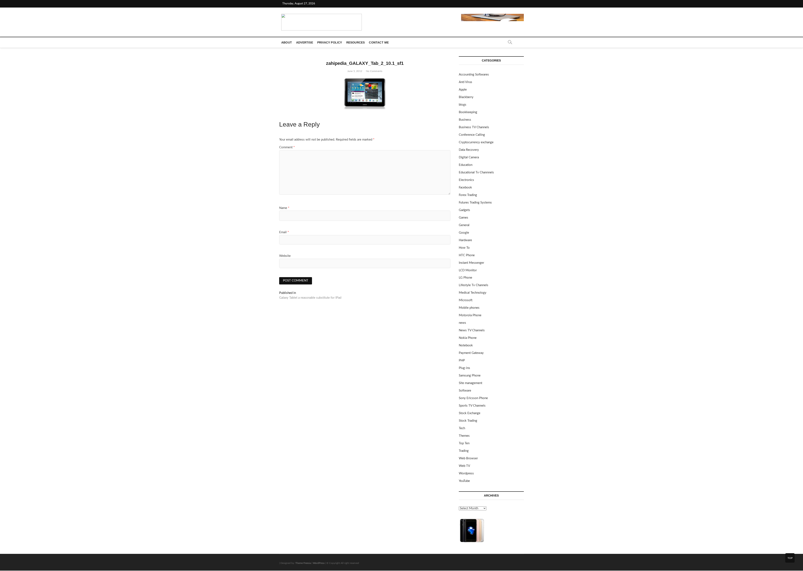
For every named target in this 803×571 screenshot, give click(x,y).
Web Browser (468, 458)
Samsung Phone (470, 375)
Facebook (465, 187)
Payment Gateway (471, 353)
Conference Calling (472, 134)
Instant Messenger (471, 262)
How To (464, 247)
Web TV (464, 465)
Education (465, 164)
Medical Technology (472, 292)
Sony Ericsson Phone (473, 398)
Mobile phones (469, 307)
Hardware (465, 240)
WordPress (319, 563)
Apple (463, 89)
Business (465, 119)
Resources (355, 42)
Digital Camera (469, 157)
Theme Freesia (303, 563)
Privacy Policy (329, 42)
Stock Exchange (469, 413)
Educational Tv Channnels (476, 172)
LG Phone (465, 277)
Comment (287, 147)
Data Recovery (469, 149)
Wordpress (466, 473)
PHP (462, 360)
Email (284, 232)
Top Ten (464, 443)
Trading (464, 450)
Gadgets (464, 210)
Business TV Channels (474, 127)
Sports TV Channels (472, 405)
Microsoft (465, 300)
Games (463, 217)
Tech (462, 428)
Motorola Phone (470, 315)
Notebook (466, 345)
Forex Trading (468, 195)
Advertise (304, 42)
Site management (470, 383)
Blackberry (466, 97)
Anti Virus (465, 82)
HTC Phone (467, 255)
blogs (462, 104)
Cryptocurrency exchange (476, 142)
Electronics (466, 180)
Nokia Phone (468, 337)
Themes (464, 435)
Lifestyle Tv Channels (473, 285)
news (462, 322)
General (464, 225)
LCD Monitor (468, 270)
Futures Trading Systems (475, 202)
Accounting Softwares (474, 74)
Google (464, 232)
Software (465, 390)
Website (285, 255)
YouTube (464, 481)
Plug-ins (464, 368)
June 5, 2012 (354, 71)
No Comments (374, 71)
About (286, 42)
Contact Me (379, 42)
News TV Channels (472, 330)
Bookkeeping (468, 112)
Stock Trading (468, 420)
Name (284, 208)
